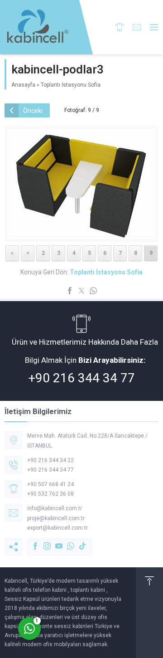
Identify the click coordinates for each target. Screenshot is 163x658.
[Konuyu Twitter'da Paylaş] (81, 290)
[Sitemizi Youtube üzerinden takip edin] (54, 541)
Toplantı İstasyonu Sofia (71, 85)
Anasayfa (23, 85)
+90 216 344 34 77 (81, 377)
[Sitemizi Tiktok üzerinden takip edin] (78, 541)
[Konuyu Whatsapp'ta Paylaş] (93, 290)
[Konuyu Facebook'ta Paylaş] (69, 290)
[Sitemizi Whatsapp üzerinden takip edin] (66, 541)
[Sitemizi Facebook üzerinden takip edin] (30, 541)
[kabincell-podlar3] (81, 233)
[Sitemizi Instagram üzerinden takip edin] (42, 541)
